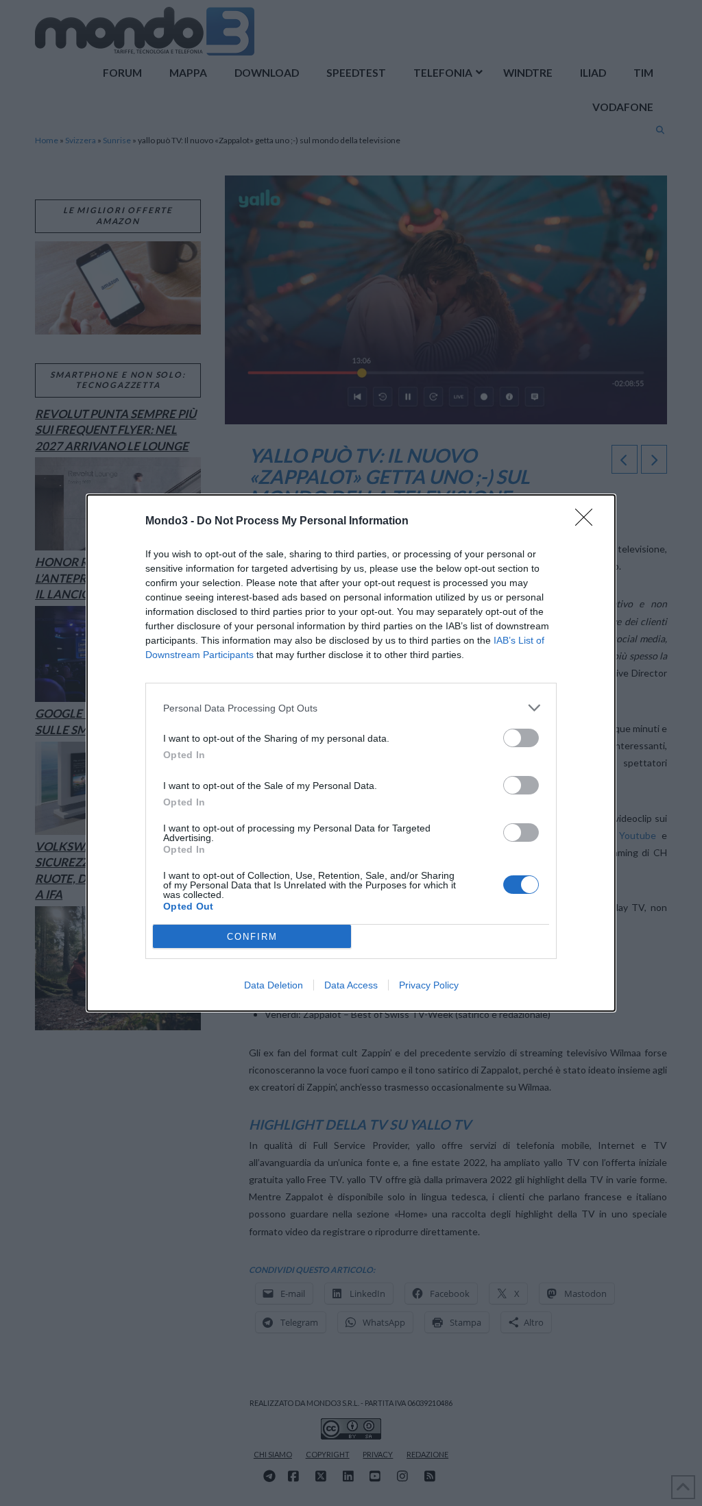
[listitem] (351, 708)
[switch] (521, 738)
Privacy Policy (429, 985)
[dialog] (351, 753)
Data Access (351, 985)
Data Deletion (273, 985)
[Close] (588, 522)
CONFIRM (252, 937)
